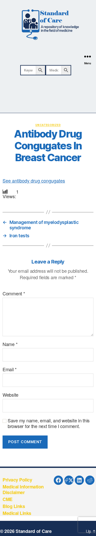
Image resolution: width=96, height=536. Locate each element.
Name (10, 344)
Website (10, 395)
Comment (14, 293)
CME (8, 499)
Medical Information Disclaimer (23, 489)
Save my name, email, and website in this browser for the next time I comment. (49, 423)
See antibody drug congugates (34, 180)
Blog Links (14, 506)
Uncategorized (48, 124)
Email (10, 369)
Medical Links (17, 513)
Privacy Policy (17, 479)
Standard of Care (34, 531)
